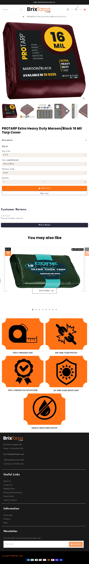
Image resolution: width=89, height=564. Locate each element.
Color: (10, 160)
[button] (44, 225)
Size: (6, 151)
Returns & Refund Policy (12, 492)
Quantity (5, 178)
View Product (44, 291)
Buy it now (45, 193)
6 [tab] (49, 309)
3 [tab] (39, 309)
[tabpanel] (44, 274)
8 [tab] (56, 309)
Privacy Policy (8, 496)
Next (85, 62)
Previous (4, 276)
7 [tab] (53, 309)
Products (7, 519)
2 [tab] (36, 309)
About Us (7, 481)
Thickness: (8, 169)
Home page (7, 515)
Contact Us (7, 485)
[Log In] (67, 10)
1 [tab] (33, 309)
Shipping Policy (9, 489)
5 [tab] (46, 309)
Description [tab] (7, 140)
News (5, 523)
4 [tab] (43, 309)
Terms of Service (10, 500)
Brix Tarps (19, 556)
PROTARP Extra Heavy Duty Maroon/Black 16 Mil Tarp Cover (46, 16)
